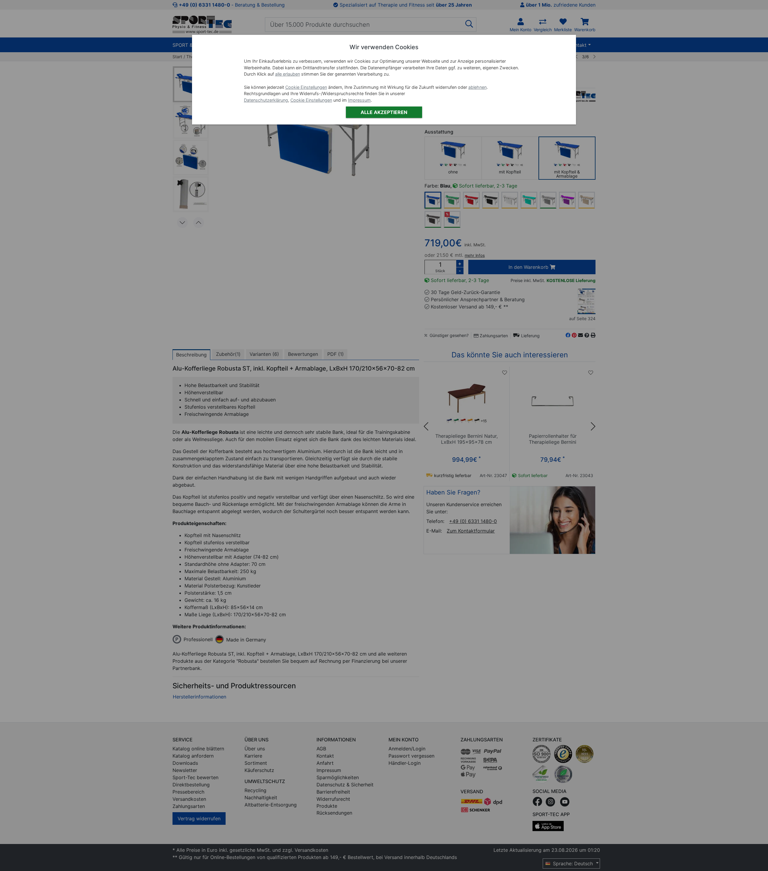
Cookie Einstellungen (306, 87)
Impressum (359, 100)
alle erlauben (287, 74)
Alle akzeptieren (384, 112)
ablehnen (477, 87)
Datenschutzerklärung (266, 100)
